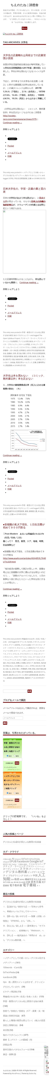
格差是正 (8, 672)
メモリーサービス (20, 657)
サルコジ (20, 648)
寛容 (33, 669)
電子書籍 (29, 885)
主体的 (33, 347)
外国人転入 (9, 666)
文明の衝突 (32, 356)
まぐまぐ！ (18, 769)
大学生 (11, 178)
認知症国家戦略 (18, 678)
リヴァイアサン (25, 347)
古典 (14, 353)
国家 (24, 353)
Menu (24, 28)
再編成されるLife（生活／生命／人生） (21, 996)
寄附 (29, 669)
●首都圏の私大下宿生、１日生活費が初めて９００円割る (24, 526)
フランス (16, 654)
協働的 (9, 353)
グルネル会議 (26, 645)
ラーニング (14, 347)
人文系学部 (41, 347)
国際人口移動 (21, 663)
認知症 (9, 678)
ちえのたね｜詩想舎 (24, 5)
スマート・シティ (20, 651)
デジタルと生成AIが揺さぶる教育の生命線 (22, 841)
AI (13, 858)
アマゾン (30, 866)
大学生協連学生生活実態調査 (13, 511)
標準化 (22, 879)
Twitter (14, 864)
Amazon (18, 859)
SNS (9, 864)
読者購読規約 (9, 763)
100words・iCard (11, 967)
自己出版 (6, 882)
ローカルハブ (38, 657)
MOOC (5, 864)
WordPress (16, 1073)
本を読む (41, 511)
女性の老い (16, 669)
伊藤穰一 (6, 350)
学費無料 (24, 669)
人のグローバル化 (33, 660)
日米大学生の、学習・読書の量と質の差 (24, 190)
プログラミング (15, 875)
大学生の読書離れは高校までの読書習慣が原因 (24, 56)
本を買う (6, 514)
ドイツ (9, 654)
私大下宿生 (17, 672)
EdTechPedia (34, 859)
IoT (41, 861)
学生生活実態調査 (20, 178)
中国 (35, 875)
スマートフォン (33, 651)
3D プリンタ (21, 642)
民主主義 (37, 879)
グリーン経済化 (14, 645)
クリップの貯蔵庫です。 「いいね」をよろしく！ (24, 817)
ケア (33, 645)
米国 (43, 879)
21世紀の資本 (7, 859)
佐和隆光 (22, 350)
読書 (29, 178)
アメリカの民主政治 (25, 341)
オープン (7, 868)
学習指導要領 (8, 356)
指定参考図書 (18, 356)
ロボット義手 (22, 660)
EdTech (25, 858)
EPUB (13, 861)
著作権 (16, 882)
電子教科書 (16, 885)
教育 (25, 356)
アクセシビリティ (36, 864)
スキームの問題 (24, 344)
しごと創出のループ (31, 648)
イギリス (36, 642)
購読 (10, 756)
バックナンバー (11, 767)
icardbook (7, 977)
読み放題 (22, 882)
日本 (12, 879)
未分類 (6, 1030)
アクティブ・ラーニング (24, 865)
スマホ (33, 344)
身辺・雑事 (8, 1054)
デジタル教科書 (16, 872)
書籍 (26, 511)
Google (34, 861)
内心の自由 (11, 663)
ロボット (28, 875)
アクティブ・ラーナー (29, 338)
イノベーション (39, 866)
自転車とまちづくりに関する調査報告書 (23, 675)
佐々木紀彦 (14, 350)
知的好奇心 (19, 359)
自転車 (5, 675)
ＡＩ (38, 885)
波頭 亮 (8, 359)
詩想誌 (6, 1044)
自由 (12, 882)
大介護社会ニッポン (21, 666)
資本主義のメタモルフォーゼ (16, 1049)
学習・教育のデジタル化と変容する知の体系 (23, 1001)
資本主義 (36, 882)
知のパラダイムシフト (33, 175)
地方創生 (37, 663)
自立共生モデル (39, 672)
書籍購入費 (33, 511)
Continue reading (12, 122)
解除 (17, 756)
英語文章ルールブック (24, 362)
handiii (29, 642)
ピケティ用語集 (10, 991)
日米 (38, 356)
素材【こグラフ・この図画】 (16, 1039)
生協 (13, 359)
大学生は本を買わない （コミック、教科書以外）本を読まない (24, 377)
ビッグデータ (34, 872)
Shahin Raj (32, 1073)
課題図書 (8, 365)
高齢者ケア (29, 678)
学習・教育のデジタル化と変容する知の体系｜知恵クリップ (12, 747)
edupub (6, 862)
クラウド (15, 869)
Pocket (11, 145)
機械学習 (29, 879)
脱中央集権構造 (27, 672)
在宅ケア (30, 663)
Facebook (23, 861)
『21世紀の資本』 (22, 864)
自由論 (12, 362)
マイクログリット (26, 654)
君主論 (19, 353)
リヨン (29, 657)
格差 (16, 879)
